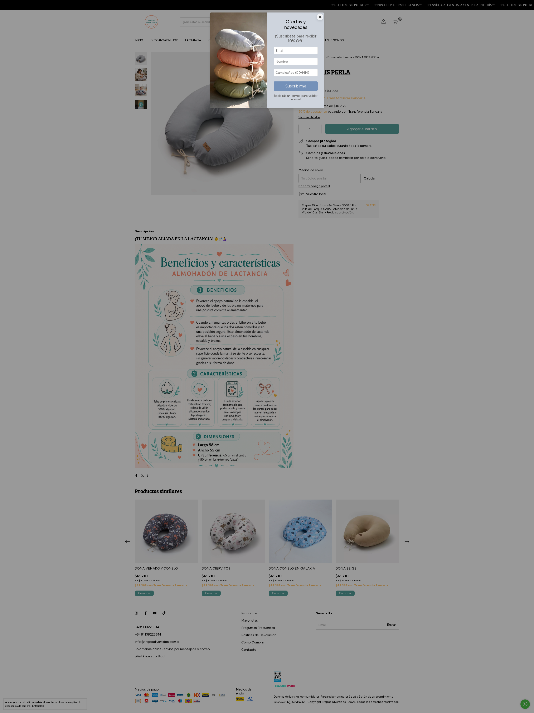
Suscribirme (295, 86)
